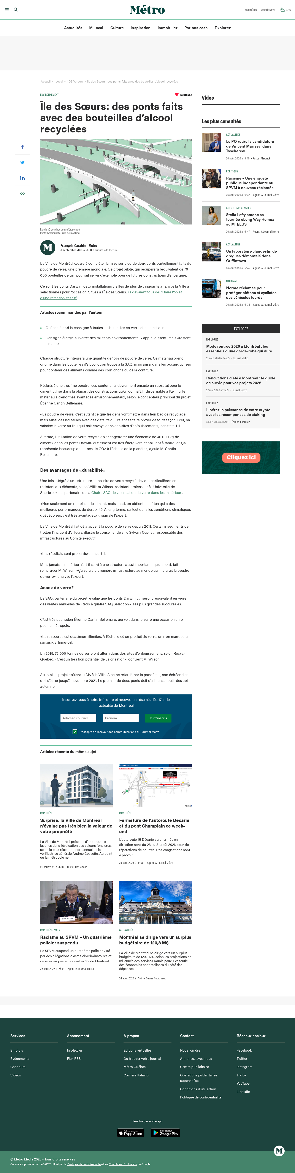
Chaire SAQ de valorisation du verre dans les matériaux (136, 492)
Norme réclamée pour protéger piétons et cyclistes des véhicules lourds (251, 292)
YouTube (243, 1083)
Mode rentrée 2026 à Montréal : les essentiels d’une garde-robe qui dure (239, 348)
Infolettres (75, 1050)
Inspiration (141, 27)
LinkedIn (243, 1091)
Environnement (49, 94)
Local (59, 81)
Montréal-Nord (50, 929)
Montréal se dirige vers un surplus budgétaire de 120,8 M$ (155, 940)
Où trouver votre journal (142, 1058)
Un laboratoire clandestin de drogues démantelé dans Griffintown (251, 255)
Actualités (73, 27)
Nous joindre (190, 1050)
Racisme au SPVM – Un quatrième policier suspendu (76, 940)
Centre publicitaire (194, 1066)
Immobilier (168, 27)
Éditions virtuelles (138, 1050)
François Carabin (73, 245)
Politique (232, 171)
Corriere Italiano (136, 1075)
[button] (6, 9)
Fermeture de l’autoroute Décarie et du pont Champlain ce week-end (154, 826)
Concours (18, 1066)
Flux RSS (74, 1058)
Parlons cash (196, 27)
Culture (117, 27)
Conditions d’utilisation (198, 1088)
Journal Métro (240, 358)
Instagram (244, 1066)
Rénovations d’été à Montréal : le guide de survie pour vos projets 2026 (240, 380)
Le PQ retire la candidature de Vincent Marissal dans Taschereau (250, 145)
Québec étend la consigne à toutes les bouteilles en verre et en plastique (105, 327)
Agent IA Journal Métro (160, 862)
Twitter (242, 1058)
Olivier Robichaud (77, 867)
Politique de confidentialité (201, 1097)
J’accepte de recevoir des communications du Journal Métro (119, 731)
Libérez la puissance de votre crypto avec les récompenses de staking (238, 412)
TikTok (241, 1075)
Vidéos (15, 1075)
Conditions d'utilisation (123, 1164)
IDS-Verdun (75, 81)
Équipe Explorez (241, 422)
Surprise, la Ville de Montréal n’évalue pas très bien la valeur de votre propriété (76, 826)
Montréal (46, 812)
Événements (20, 1058)
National (231, 281)
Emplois (16, 1050)
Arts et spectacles (238, 207)
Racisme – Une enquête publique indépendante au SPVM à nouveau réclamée (250, 182)
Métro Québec (135, 1066)
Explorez (223, 27)
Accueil (46, 81)
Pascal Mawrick (262, 158)
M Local (96, 27)
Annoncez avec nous (196, 1058)
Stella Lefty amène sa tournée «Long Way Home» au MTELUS (250, 219)
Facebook (244, 1050)
